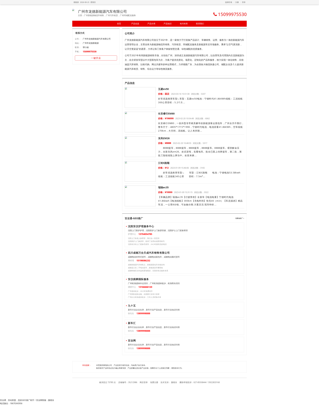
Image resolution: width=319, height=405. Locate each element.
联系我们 (200, 23)
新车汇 (132, 323)
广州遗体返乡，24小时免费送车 (140, 291)
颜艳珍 (174, 382)
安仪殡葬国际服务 (138, 279)
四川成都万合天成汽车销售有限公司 (149, 252)
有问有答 (184, 23)
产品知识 (168, 23)
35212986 (132, 382)
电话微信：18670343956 (11, 403)
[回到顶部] (315, 402)
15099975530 (89, 51)
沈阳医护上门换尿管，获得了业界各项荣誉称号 (146, 241)
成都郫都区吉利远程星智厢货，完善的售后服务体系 (148, 270)
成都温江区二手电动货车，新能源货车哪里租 (145, 267)
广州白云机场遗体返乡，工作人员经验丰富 (144, 297)
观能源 (76, 2)
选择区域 (228, 2)
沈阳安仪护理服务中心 (141, 226)
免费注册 (154, 382)
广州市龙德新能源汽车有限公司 (102, 11)
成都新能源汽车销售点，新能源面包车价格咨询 (146, 264)
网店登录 (144, 382)
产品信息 (135, 23)
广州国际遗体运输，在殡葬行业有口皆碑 (143, 294)
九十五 (132, 305)
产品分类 (151, 23)
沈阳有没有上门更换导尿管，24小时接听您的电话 (147, 244)
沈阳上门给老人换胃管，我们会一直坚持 (143, 238)
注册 (237, 2)
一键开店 (96, 57)
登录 (243, 2)
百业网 (132, 340)
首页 (119, 23)
